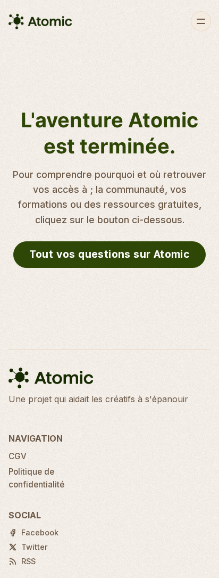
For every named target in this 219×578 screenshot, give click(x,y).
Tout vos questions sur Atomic (109, 254)
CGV (18, 456)
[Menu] (200, 21)
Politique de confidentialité (36, 478)
